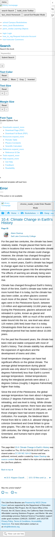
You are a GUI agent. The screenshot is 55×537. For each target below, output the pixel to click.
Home (14, 213)
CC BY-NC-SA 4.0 (23, 453)
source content (7, 459)
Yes (6, 493)
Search (5, 534)
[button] (9, 165)
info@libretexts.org (11, 527)
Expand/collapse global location (52, 212)
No (16, 493)
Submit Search (8, 57)
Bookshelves (30, 213)
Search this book (7, 49)
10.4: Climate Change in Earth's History (32, 447)
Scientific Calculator (13, 146)
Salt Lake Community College (23, 236)
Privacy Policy (7, 521)
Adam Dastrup (17, 233)
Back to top (6, 470)
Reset (4, 75)
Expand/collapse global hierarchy (4, 213)
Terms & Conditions (22, 521)
